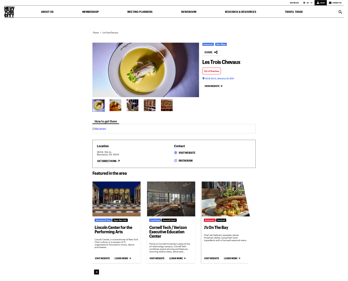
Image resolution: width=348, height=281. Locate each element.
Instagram (186, 160)
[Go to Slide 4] (150, 105)
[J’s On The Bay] (226, 199)
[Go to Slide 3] (133, 105)
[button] (47, 12)
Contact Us (336, 3)
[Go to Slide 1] (99, 105)
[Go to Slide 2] (116, 105)
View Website (212, 85)
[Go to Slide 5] (168, 105)
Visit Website (187, 152)
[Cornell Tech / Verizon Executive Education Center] (171, 199)
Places (96, 32)
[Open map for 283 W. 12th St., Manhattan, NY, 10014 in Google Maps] (99, 128)
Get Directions (106, 161)
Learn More (121, 258)
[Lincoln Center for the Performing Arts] (116, 199)
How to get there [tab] (106, 121)
